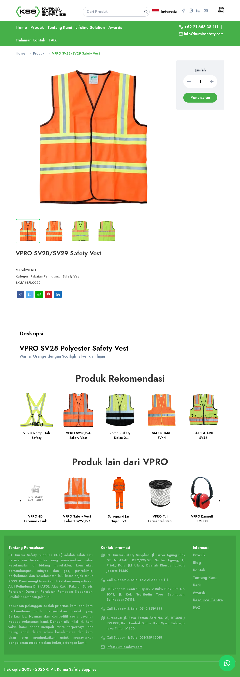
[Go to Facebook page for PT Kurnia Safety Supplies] (183, 10)
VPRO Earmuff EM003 (161, 518)
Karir (197, 585)
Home (21, 27)
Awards (115, 27)
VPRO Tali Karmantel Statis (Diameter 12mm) (120, 518)
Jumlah (200, 70)
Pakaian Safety (80, 586)
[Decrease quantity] (189, 81)
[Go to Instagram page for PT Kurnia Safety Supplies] (191, 10)
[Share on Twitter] (30, 294)
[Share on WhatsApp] (39, 294)
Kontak (199, 570)
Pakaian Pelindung (44, 276)
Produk (37, 27)
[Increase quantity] (211, 81)
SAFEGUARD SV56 (203, 435)
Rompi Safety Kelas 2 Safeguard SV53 (120, 435)
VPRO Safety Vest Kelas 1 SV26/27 (36, 518)
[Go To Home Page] (43, 12)
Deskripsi (31, 333)
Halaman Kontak (30, 40)
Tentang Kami (59, 27)
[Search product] (146, 12)
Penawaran (200, 97)
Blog (197, 562)
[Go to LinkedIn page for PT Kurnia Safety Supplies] (198, 10)
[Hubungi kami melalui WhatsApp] (227, 663)
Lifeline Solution (90, 27)
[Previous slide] (20, 501)
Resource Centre (208, 600)
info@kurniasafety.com (203, 34)
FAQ (52, 40)
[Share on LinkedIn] (58, 294)
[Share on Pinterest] (48, 294)
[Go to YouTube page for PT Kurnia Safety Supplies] (206, 10)
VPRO (31, 270)
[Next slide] (219, 501)
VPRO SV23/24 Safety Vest (78, 435)
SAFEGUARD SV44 (162, 435)
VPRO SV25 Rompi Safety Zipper (203, 518)
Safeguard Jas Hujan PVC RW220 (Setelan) (78, 518)
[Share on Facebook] (20, 294)
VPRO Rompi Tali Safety (36, 435)
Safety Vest (71, 276)
